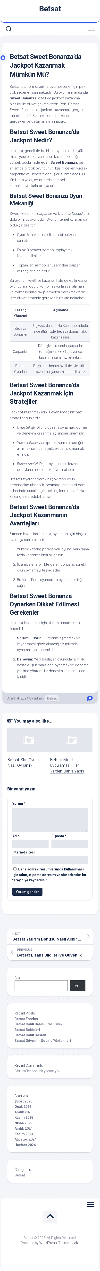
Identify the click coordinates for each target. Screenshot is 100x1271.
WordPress (48, 1243)
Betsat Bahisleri (27, 1030)
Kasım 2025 (24, 1117)
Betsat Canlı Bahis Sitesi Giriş (38, 1024)
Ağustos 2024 (25, 1139)
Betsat (50, 8)
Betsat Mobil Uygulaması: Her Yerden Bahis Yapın (67, 765)
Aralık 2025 (24, 1112)
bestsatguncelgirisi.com (65, 485)
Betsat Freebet (26, 1019)
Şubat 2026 (23, 1101)
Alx (76, 1243)
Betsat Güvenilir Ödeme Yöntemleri (43, 1041)
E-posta (59, 836)
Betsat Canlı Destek (30, 1035)
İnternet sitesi (23, 852)
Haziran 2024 (25, 1145)
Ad (15, 836)
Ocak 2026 (23, 1107)
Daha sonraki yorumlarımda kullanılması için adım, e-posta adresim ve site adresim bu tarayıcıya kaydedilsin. (49, 874)
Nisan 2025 (23, 1123)
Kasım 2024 (24, 1134)
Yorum (18, 803)
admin (39, 698)
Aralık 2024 (24, 1128)
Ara (17, 978)
